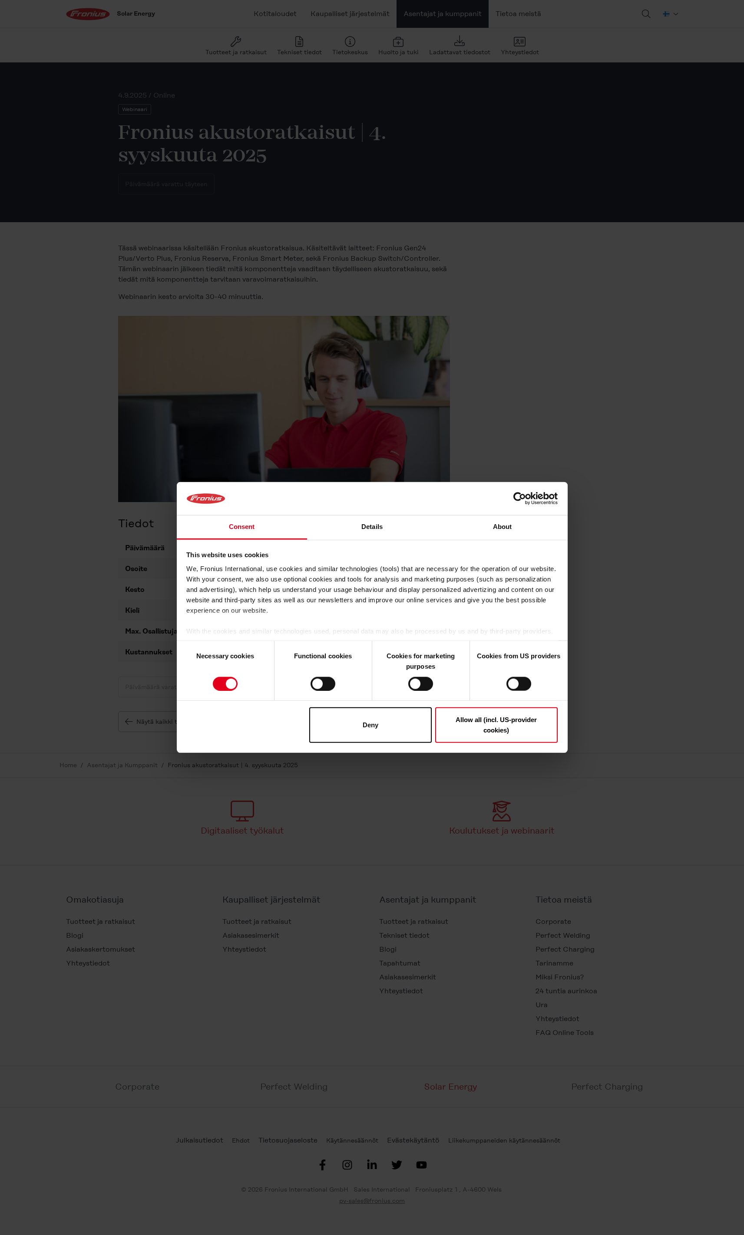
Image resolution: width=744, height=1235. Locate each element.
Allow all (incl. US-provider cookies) (496, 725)
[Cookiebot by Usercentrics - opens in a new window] (520, 498)
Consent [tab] (242, 527)
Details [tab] (372, 527)
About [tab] (502, 527)
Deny (370, 725)
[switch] (323, 683)
